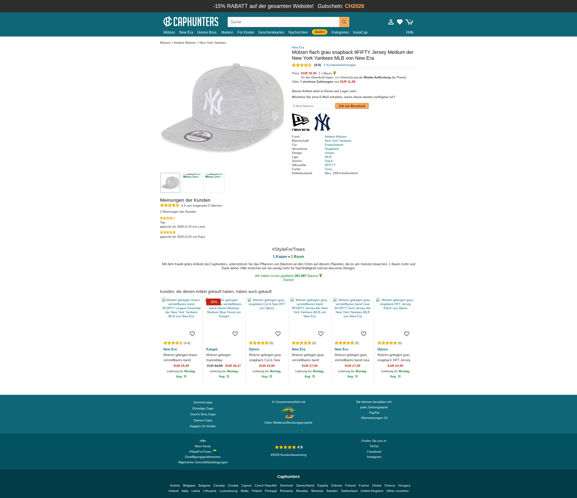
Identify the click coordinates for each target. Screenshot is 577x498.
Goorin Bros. (207, 32)
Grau (328, 169)
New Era (186, 32)
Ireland (174, 491)
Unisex (329, 153)
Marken (227, 32)
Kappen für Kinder (203, 426)
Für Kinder (245, 32)
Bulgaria (204, 485)
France (364, 485)
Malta (245, 491)
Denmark (286, 485)
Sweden (332, 491)
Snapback (332, 149)
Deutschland (305, 485)
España (322, 485)
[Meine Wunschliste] (400, 22)
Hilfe (410, 32)
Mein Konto (203, 446)
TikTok (374, 446)
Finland (350, 485)
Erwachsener (334, 144)
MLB (328, 157)
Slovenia (317, 491)
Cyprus (246, 485)
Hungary (404, 485)
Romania (286, 491)
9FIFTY (330, 165)
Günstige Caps (202, 408)
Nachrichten (298, 32)
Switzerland (349, 491)
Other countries (398, 491)
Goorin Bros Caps (203, 414)
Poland (257, 491)
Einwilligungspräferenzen (203, 457)
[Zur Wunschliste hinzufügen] (192, 333)
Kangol (212, 349)
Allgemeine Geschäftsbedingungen (203, 462)
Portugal (271, 491)
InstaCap (360, 32)
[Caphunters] (202, 21)
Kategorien (340, 32)
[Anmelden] (391, 22)
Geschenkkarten (271, 32)
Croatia (233, 485)
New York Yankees (212, 42)
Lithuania (209, 491)
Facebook (374, 451)
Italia (185, 491)
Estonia (336, 485)
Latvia (196, 491)
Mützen (169, 32)
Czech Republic (266, 485)
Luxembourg (229, 491)
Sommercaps (202, 402)
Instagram (374, 457)
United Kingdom (372, 491)
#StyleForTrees (201, 451)
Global (376, 485)
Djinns (254, 349)
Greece (390, 485)
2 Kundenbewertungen (340, 65)
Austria (175, 485)
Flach (329, 161)
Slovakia (302, 491)
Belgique (189, 485)
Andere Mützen (185, 42)
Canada (219, 485)
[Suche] (344, 22)
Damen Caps (203, 420)
